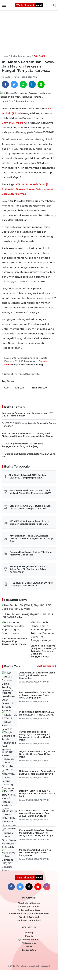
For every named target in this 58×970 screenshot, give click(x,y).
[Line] (41, 84)
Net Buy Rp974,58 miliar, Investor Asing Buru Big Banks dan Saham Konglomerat (28, 569)
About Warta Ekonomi (29, 903)
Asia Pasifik (39, 56)
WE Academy (29, 943)
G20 (6, 387)
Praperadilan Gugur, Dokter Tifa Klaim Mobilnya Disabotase (31, 553)
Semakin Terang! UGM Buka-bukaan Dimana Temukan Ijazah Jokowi (30, 507)
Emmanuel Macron (13, 122)
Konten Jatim (29, 950)
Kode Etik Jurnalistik (29, 917)
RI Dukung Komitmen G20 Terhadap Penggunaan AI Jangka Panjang (22, 445)
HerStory (29, 932)
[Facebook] (5, 84)
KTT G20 (19, 387)
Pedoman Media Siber (29, 910)
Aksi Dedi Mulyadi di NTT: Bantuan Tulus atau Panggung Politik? (27, 476)
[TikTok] (29, 886)
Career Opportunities (29, 906)
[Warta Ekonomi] (29, 5)
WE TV (29, 946)
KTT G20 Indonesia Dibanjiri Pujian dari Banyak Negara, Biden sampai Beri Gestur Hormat (27, 189)
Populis (29, 936)
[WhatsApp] (23, 84)
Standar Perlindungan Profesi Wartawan (29, 913)
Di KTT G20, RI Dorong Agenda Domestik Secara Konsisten (29, 424)
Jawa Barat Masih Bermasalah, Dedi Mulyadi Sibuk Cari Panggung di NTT (30, 491)
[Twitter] (14, 84)
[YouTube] (37, 886)
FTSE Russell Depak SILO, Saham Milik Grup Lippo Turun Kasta (31, 584)
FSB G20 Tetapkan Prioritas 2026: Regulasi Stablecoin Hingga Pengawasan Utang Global (27, 434)
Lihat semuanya (45, 666)
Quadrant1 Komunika (29, 939)
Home (5, 56)
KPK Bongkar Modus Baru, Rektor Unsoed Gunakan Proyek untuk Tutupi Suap (31, 538)
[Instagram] (46, 886)
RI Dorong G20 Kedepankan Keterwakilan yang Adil (28, 455)
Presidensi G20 (39, 387)
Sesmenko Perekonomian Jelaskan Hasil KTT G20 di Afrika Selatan (27, 414)
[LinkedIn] (32, 84)
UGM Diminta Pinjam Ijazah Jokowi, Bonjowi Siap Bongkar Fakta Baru (30, 522)
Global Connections (21, 56)
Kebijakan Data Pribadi (29, 920)
